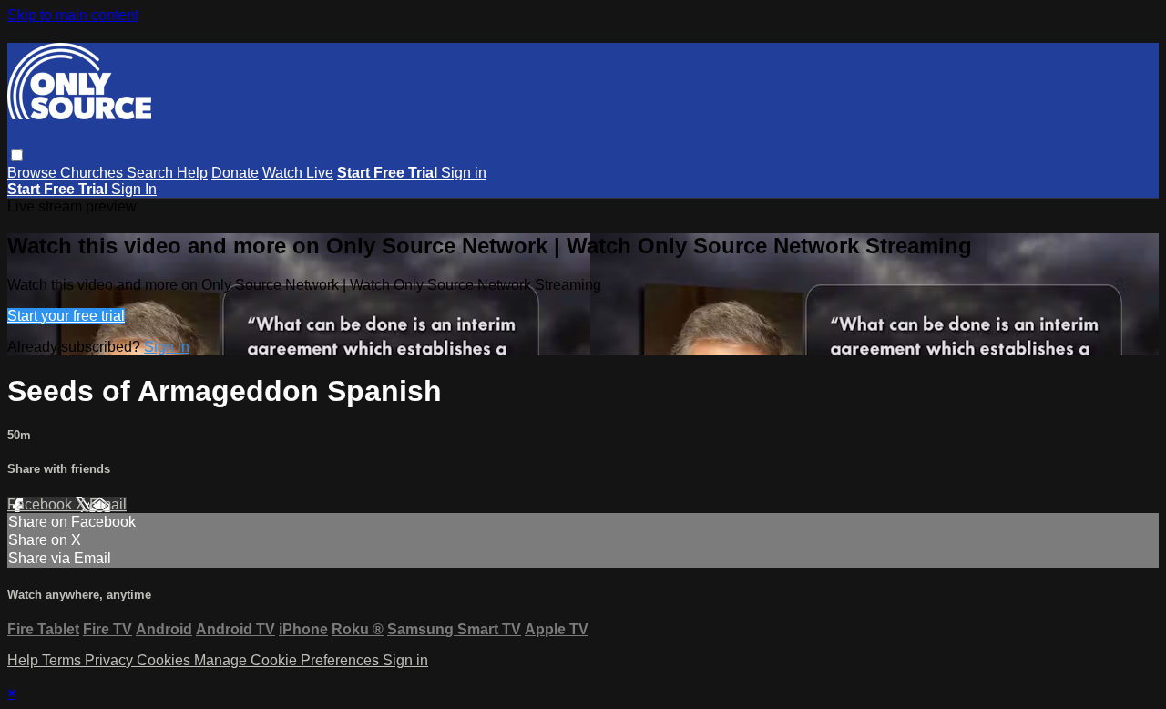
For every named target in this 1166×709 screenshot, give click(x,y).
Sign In (134, 189)
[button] (17, 155)
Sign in (463, 172)
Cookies (165, 660)
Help (192, 172)
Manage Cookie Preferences (288, 660)
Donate (235, 172)
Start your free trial (66, 316)
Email (108, 504)
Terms (63, 660)
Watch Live (297, 172)
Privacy (111, 660)
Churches (93, 172)
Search (152, 172)
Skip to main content (72, 15)
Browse (33, 172)
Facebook (41, 504)
